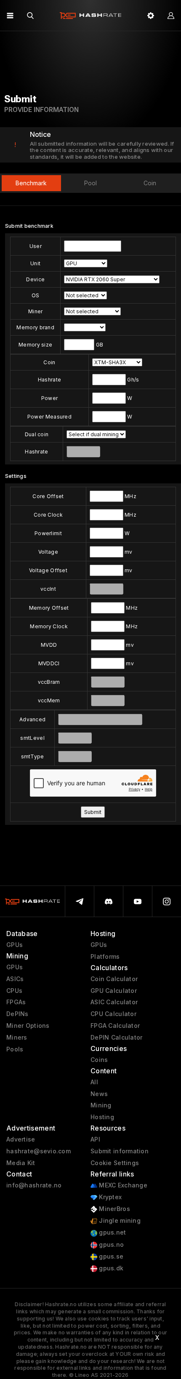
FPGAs (16, 1002)
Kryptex (109, 1197)
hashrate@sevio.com (38, 1151)
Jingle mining (119, 1220)
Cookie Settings (114, 1163)
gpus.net (111, 1232)
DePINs (17, 1014)
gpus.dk (110, 1268)
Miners (16, 1037)
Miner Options (28, 1025)
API (95, 1139)
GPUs (14, 945)
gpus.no (110, 1244)
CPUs (14, 990)
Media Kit (20, 1163)
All (94, 1082)
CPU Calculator (113, 1014)
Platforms (105, 956)
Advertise (20, 1139)
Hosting (102, 1117)
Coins (99, 1059)
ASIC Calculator (114, 1002)
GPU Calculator (113, 990)
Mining (101, 1105)
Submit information (119, 1151)
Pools (14, 1049)
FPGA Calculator (115, 1025)
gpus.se (110, 1256)
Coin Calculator (114, 979)
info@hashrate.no (33, 1185)
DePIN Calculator (116, 1037)
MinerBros (113, 1209)
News (99, 1094)
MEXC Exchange (122, 1185)
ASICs (15, 979)
